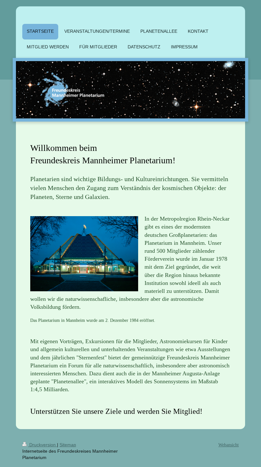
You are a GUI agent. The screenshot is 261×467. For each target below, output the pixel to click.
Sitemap (68, 444)
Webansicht (228, 444)
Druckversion (42, 444)
